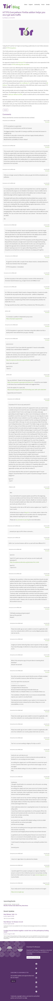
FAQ (26, 998)
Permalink (47, 122)
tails (6, 916)
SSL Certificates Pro (25, 83)
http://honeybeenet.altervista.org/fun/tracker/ (18, 360)
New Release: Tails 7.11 (10, 914)
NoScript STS (21, 62)
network (5, 110)
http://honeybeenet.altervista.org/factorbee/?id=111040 (24, 562)
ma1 (6, 923)
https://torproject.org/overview (14, 318)
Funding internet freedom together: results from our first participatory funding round (26, 931)
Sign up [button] (13, 981)
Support (31, 4)
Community (37, 4)
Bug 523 (27, 512)
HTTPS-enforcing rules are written (20, 64)
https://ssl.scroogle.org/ (17, 892)
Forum (42, 4)
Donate (47, 4)
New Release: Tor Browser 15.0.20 (13, 922)
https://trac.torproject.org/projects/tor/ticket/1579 (20, 382)
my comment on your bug (22, 520)
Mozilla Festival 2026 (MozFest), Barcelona (16, 905)
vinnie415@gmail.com (41, 875)
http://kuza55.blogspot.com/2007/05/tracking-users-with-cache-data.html (26, 389)
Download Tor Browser (32, 957)
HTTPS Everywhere (11, 48)
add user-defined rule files (15, 94)
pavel (6, 933)
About (25, 4)
